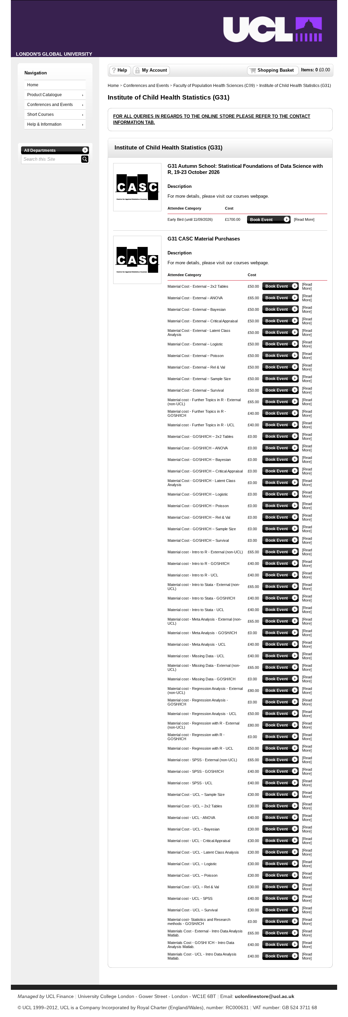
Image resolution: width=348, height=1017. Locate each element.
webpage (259, 196)
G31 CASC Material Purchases (204, 239)
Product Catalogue (44, 95)
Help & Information (44, 124)
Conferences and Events (50, 105)
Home (32, 85)
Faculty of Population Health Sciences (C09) (214, 86)
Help (122, 70)
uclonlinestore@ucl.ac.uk (264, 996)
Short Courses (40, 114)
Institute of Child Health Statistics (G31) (295, 86)
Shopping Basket (276, 70)
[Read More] (304, 219)
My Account (154, 70)
